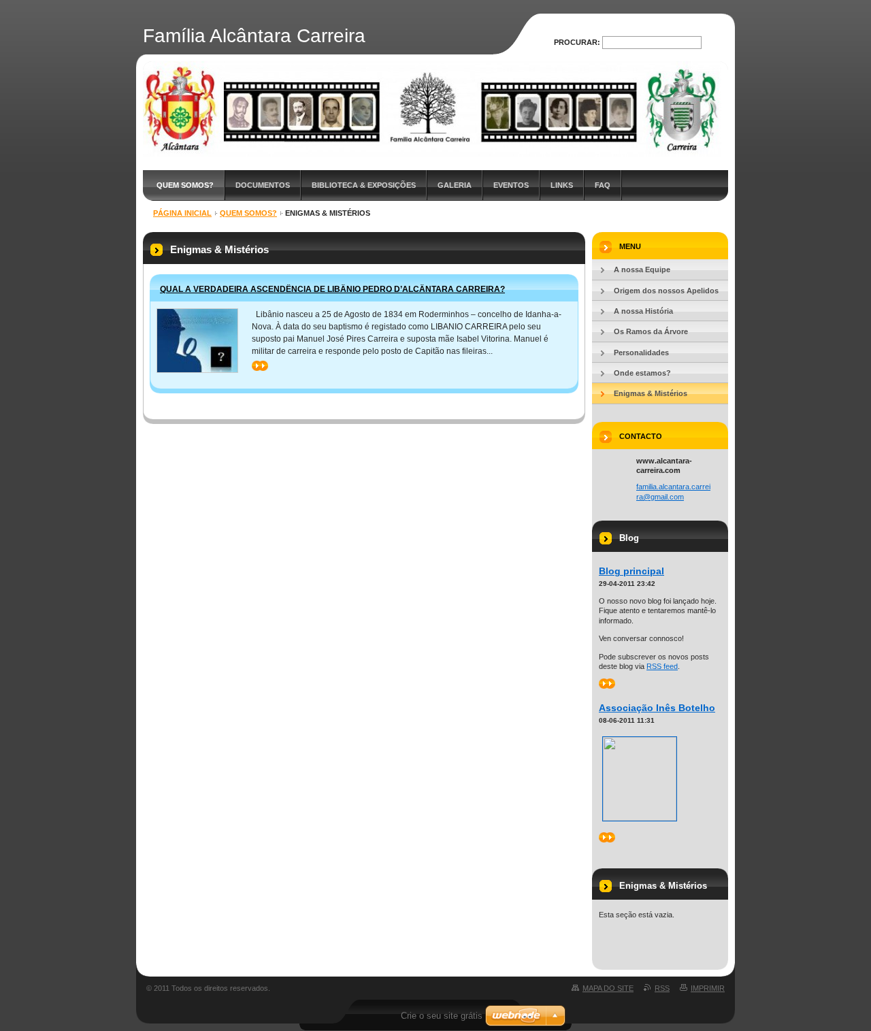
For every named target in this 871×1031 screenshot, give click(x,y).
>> (256, 365)
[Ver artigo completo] (197, 340)
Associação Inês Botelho (657, 707)
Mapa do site (608, 988)
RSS (662, 988)
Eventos (511, 185)
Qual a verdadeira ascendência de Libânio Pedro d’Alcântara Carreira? (332, 289)
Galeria (455, 185)
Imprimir (708, 988)
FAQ (602, 185)
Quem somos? (185, 185)
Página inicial (182, 213)
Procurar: (577, 42)
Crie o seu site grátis (441, 1016)
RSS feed (662, 666)
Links (561, 185)
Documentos (262, 185)
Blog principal (631, 571)
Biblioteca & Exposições (364, 185)
